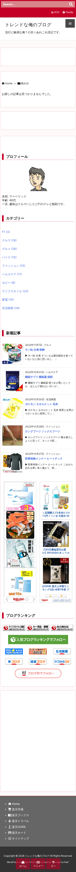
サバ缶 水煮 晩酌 (35, 349)
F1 (6, 231)
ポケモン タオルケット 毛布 (41, 404)
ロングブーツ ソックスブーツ (42, 431)
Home (9, 83)
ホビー (8, 282)
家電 (8, 299)
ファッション (13, 265)
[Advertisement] (38, 737)
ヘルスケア (12, 274)
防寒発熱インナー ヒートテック (44, 458)
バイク (9, 257)
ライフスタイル (15, 291)
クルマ (9, 240)
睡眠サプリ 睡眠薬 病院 (39, 376)
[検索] (71, 4)
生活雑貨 (11, 308)
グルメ (9, 248)
